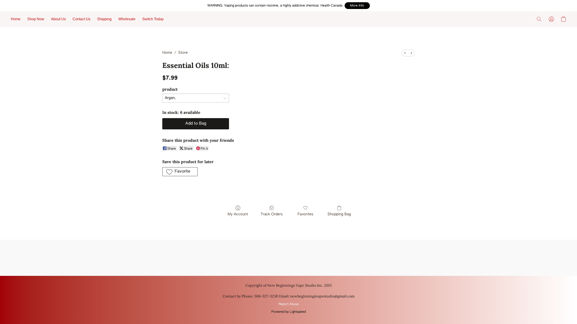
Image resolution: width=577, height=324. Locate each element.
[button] (357, 5)
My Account (238, 214)
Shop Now (35, 19)
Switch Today (153, 19)
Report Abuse (289, 304)
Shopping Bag (339, 214)
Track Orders (272, 214)
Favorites (305, 214)
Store (183, 53)
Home (16, 19)
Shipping (104, 19)
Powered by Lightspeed (288, 311)
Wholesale (126, 19)
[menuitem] (405, 53)
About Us (58, 19)
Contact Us (81, 19)
